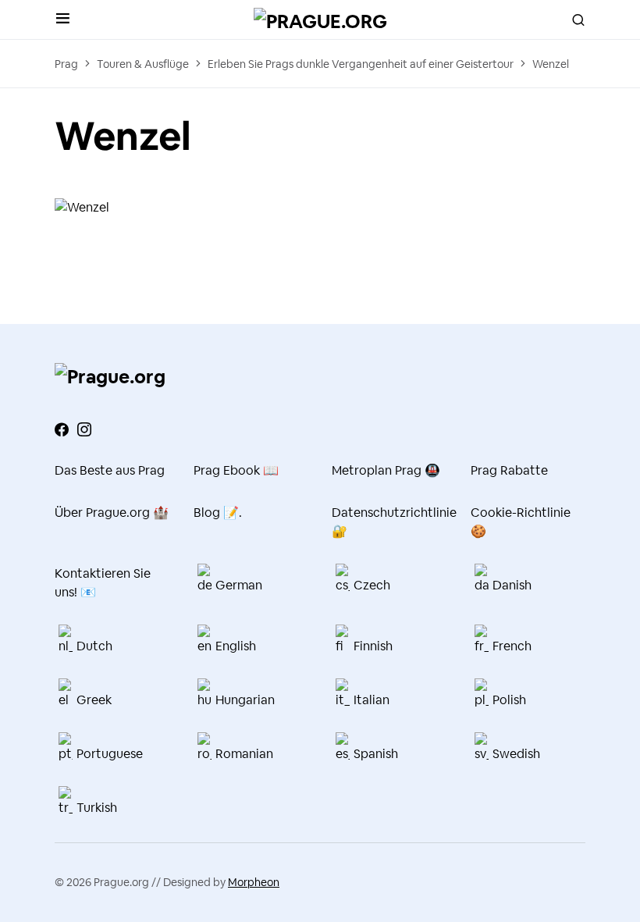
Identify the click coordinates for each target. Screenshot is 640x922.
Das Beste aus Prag (110, 470)
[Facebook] (62, 429)
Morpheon (253, 882)
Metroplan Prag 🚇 (386, 470)
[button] (63, 19)
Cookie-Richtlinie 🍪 (521, 521)
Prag (66, 64)
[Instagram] (84, 429)
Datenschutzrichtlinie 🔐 (389, 521)
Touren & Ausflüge (143, 64)
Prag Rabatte (509, 470)
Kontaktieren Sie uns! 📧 (103, 582)
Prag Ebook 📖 (236, 470)
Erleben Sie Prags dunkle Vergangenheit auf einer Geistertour (361, 64)
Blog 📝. (218, 512)
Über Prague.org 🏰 (112, 512)
